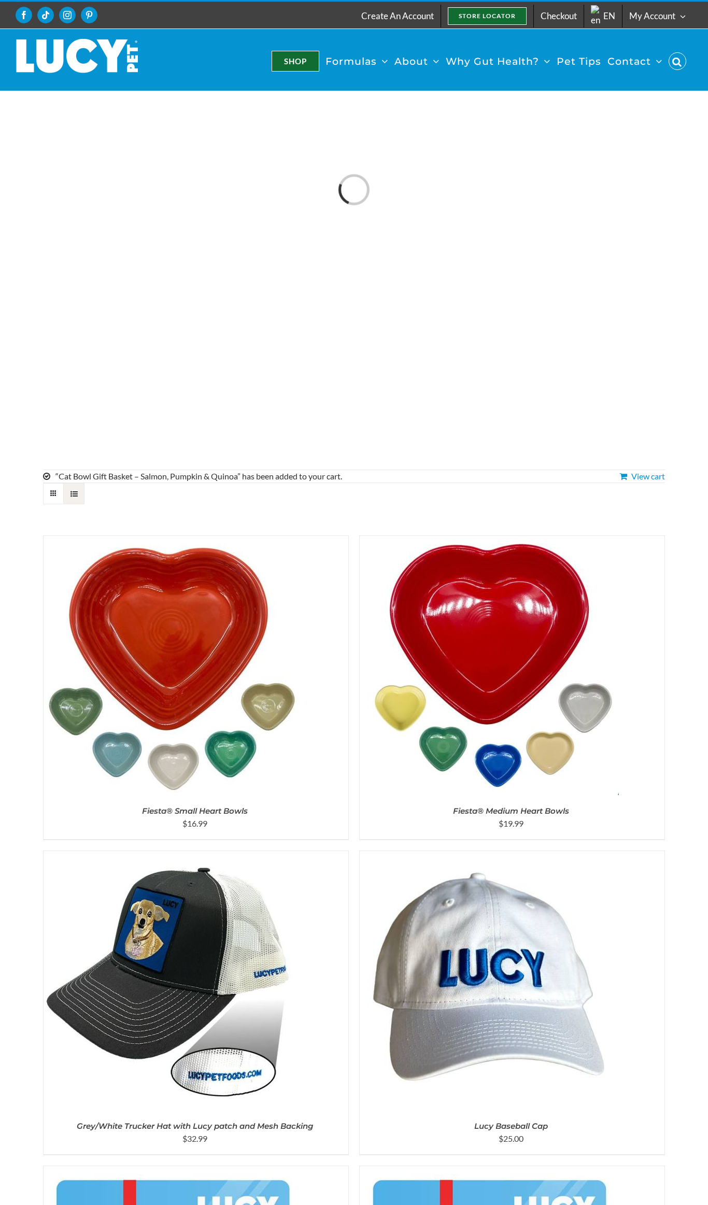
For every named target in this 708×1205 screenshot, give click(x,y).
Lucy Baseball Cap (511, 1126)
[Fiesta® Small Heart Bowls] (173, 542)
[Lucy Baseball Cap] (489, 857)
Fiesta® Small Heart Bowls (195, 811)
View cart (648, 476)
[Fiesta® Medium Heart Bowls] (489, 542)
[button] (677, 61)
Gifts (52, 436)
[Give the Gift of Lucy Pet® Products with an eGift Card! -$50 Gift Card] (489, 1172)
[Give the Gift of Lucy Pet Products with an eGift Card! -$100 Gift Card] (173, 1172)
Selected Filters (73, 339)
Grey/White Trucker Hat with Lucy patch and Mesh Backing (195, 1126)
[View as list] (74, 494)
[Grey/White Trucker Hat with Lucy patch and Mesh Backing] (173, 857)
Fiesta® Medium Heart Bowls (511, 811)
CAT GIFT (62, 319)
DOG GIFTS (65, 358)
